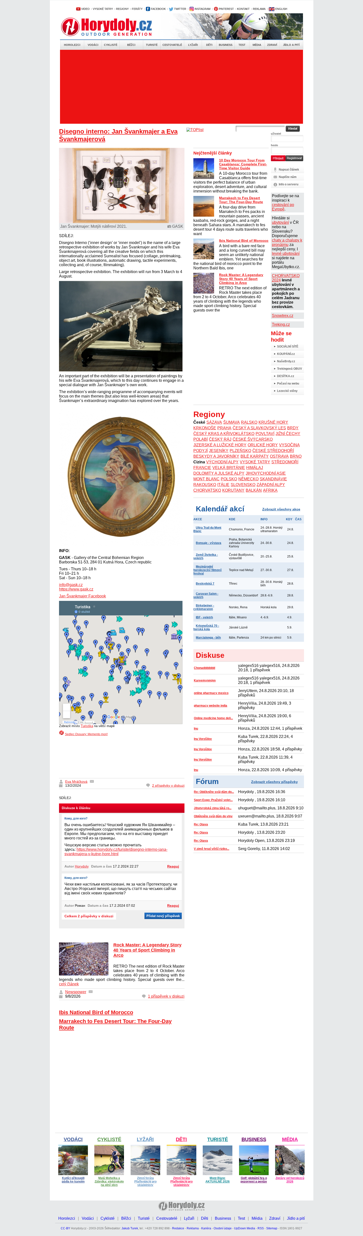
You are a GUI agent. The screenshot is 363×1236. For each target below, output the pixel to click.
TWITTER (179, 8)
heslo (274, 145)
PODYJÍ (200, 451)
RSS (261, 1228)
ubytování (280, 222)
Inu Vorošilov (203, 739)
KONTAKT (243, 8)
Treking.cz (281, 324)
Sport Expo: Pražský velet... (213, 800)
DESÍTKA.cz (285, 376)
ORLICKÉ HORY (263, 445)
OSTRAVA (279, 456)
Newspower (75, 992)
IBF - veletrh (204, 617)
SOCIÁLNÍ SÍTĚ (287, 346)
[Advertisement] (181, 86)
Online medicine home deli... (213, 718)
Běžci (131, 44)
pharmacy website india (210, 705)
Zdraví (272, 44)
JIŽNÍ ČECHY (288, 434)
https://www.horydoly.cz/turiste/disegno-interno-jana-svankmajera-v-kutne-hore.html (115, 851)
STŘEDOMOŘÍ (284, 462)
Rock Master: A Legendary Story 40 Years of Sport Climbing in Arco (147, 950)
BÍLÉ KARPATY (255, 456)
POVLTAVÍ (265, 434)
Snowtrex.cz (282, 315)
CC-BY (65, 1228)
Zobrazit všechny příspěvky (274, 782)
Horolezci (72, 44)
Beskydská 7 (205, 583)
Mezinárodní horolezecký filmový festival (207, 570)
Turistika (87, 726)
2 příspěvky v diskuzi (168, 785)
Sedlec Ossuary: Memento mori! (86, 734)
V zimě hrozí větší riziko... (211, 849)
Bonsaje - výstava (208, 543)
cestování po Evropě (283, 207)
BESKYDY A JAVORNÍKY (216, 456)
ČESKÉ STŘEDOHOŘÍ (273, 451)
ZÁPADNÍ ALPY (271, 485)
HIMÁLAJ (254, 468)
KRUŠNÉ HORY (273, 422)
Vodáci (93, 44)
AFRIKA (270, 490)
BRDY (293, 428)
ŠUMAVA (231, 422)
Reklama (193, 1228)
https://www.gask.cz (76, 589)
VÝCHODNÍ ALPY (222, 462)
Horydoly (82, 866)
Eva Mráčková (76, 781)
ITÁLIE (223, 485)
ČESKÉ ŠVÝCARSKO (253, 439)
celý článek (69, 984)
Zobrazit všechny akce (281, 509)
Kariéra (206, 1228)
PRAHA (224, 428)
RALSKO (249, 422)
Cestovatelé (172, 44)
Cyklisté (110, 44)
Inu (196, 728)
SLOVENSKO (243, 485)
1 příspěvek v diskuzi (166, 996)
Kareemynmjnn (205, 680)
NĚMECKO (248, 479)
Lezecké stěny (287, 391)
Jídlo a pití (291, 44)
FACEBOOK (158, 8)
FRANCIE (202, 468)
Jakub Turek (129, 1228)
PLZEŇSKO (240, 451)
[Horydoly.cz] (112, 26)
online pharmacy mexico (211, 693)
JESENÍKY (218, 451)
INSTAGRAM (202, 8)
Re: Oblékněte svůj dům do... (214, 792)
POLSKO (229, 479)
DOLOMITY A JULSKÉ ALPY (218, 473)
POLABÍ (200, 439)
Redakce (178, 1228)
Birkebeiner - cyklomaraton (203, 607)
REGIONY (122, 8)
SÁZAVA (214, 422)
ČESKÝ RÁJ (220, 439)
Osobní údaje (223, 1228)
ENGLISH (281, 8)
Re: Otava (201, 824)
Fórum (207, 781)
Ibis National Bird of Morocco (96, 1012)
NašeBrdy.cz (286, 361)
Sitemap (271, 1228)
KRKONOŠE (204, 428)
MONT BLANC (206, 479)
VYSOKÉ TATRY (103, 8)
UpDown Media (244, 1228)
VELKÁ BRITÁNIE (228, 468)
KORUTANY (233, 490)
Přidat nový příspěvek (163, 916)
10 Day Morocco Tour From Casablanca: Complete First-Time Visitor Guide (243, 164)
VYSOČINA (289, 445)
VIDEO (85, 8)
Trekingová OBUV (289, 368)
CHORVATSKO (207, 490)
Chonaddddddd (204, 668)
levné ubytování (286, 253)
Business (225, 44)
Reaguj (173, 866)
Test (242, 44)
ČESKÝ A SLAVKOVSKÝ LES (259, 428)
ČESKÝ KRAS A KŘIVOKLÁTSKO (223, 434)
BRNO (296, 456)
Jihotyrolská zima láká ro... (212, 808)
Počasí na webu (288, 383)
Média (257, 44)
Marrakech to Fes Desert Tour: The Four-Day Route (241, 200)
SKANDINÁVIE (273, 479)
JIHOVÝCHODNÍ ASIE (266, 473)
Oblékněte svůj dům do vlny (213, 816)
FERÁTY (137, 8)
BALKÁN (254, 490)
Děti (209, 44)
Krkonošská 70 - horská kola (206, 627)
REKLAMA (259, 8)
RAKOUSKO (204, 485)
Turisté (152, 44)
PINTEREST (226, 8)
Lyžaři (193, 44)
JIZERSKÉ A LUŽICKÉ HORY (219, 445)
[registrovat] (294, 160)
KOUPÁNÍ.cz (286, 354)
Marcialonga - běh (208, 637)
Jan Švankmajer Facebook (82, 596)
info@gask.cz (71, 585)
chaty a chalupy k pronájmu (287, 242)
